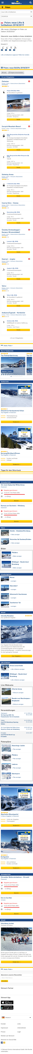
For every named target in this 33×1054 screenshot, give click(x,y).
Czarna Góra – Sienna (10, 203)
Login (19, 1032)
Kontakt (3, 1024)
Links (19, 1024)
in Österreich (12, 412)
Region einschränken (16, 72)
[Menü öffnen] (2, 2)
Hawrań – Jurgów (8, 259)
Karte (4, 72)
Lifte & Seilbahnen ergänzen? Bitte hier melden (15, 55)
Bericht (16, 500)
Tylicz (4, 286)
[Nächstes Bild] (31, 365)
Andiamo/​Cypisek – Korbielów (13, 313)
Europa (3, 83)
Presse (3, 1032)
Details (18, 119)
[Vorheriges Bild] (2, 365)
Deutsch (8, 1017)
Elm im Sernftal (6, 898)
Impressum (4, 1028)
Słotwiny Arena (7, 174)
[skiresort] (16, 2)
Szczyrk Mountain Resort (11, 126)
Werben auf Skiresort (7, 1036)
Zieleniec (5, 81)
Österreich (4, 487)
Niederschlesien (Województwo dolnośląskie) (13, 84)
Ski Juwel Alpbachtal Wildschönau (13, 485)
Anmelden (4, 981)
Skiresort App (5, 997)
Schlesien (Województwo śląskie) (18, 128)
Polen (8, 83)
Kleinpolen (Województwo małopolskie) (12, 177)
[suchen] (30, 2)
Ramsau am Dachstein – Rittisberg (13, 506)
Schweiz (3, 900)
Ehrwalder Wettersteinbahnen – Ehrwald (15, 877)
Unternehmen (21, 1028)
